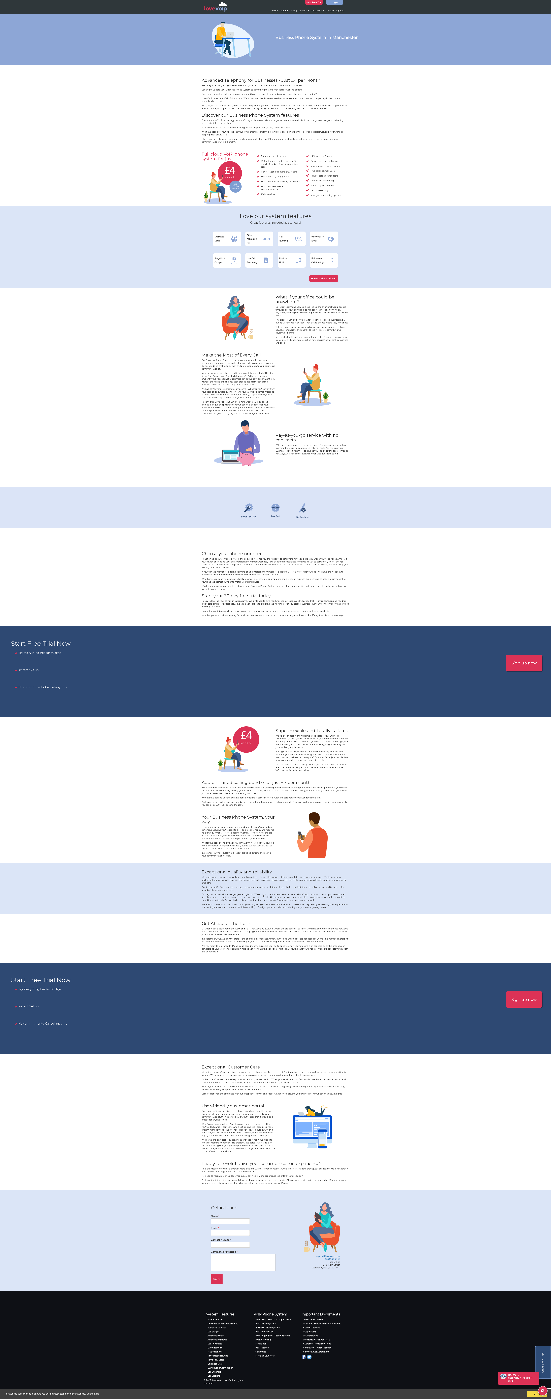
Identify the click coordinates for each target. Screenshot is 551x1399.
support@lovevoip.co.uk (328, 1256)
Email (215, 1228)
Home (274, 10)
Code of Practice (311, 1327)
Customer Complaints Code (317, 1343)
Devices (302, 10)
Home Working (263, 1339)
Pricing (293, 10)
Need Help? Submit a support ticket (273, 1319)
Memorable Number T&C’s (316, 1339)
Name (215, 1216)
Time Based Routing (218, 1355)
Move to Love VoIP (265, 1355)
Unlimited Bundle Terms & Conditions (322, 1323)
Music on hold (215, 1351)
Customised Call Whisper (220, 1368)
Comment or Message (224, 1251)
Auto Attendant (215, 1319)
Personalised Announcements (223, 1323)
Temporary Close (216, 1359)
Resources (316, 10)
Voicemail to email (217, 1327)
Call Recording (215, 1343)
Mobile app (260, 1343)
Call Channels (214, 1372)
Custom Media (215, 1347)
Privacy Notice (310, 1335)
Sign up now (524, 663)
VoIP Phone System (265, 1323)
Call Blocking (214, 1376)
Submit (216, 1279)
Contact (330, 10)
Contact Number (221, 1240)
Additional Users (216, 1335)
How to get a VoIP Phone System (272, 1335)
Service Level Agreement (316, 1351)
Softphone (260, 1351)
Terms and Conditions (314, 1319)
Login (335, 2)
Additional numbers (217, 1339)
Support (340, 10)
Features (283, 10)
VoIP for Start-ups (264, 1331)
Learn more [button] (93, 1394)
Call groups (213, 1331)
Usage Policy (309, 1331)
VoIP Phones (262, 1347)
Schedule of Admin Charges (317, 1347)
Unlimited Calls (215, 1364)
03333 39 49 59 (332, 1259)
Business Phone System (267, 1327)
